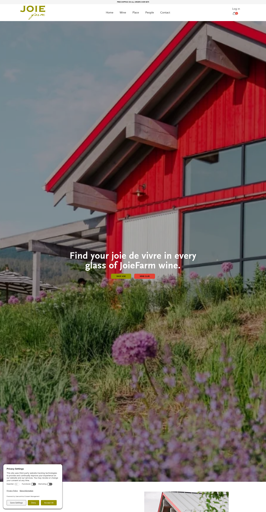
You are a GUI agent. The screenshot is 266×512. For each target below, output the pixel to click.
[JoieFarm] (32, 12)
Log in (236, 9)
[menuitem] (110, 12)
